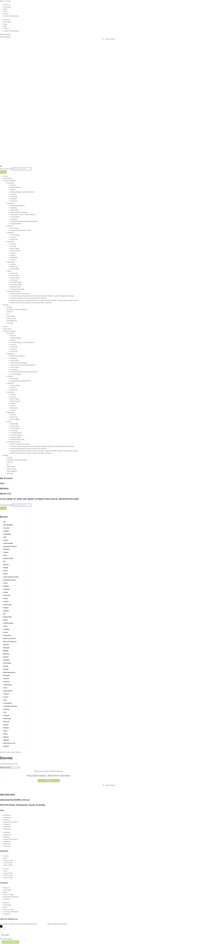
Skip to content (5, 1)
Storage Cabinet (15, 223)
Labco (5, 626)
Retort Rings (14, 248)
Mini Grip (6, 654)
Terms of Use (7, 863)
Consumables (15, 235)
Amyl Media (7, 534)
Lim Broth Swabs (16, 284)
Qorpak (9, 307)
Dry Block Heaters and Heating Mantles (23, 221)
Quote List (5, 493)
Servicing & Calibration (11, 897)
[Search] (3, 172)
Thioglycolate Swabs (17, 289)
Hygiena (6, 611)
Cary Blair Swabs (15, 282)
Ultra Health (7, 718)
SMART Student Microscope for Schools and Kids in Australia (30, 302)
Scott (5, 687)
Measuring (14, 239)
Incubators (14, 219)
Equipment (11, 203)
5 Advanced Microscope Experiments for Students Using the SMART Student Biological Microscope (44, 300)
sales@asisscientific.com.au (15, 799)
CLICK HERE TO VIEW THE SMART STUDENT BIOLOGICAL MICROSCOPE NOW (39, 499)
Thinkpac (6, 709)
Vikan (5, 731)
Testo (5, 700)
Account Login (8, 894)
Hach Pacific (11, 316)
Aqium (5, 540)
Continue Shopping (10, 942)
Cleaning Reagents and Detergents (22, 192)
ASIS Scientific (8, 543)
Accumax (6, 528)
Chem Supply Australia (10, 577)
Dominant (6, 589)
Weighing (13, 208)
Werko (5, 734)
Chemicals (10, 183)
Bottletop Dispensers (17, 205)
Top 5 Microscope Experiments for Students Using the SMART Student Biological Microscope (42, 296)
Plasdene (6, 660)
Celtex (5, 574)
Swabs (9, 271)
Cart (2, 483)
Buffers (12, 190)
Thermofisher (7, 703)
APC (4, 537)
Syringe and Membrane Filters (20, 230)
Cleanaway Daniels (9, 580)
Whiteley (6, 740)
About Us (6, 4)
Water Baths (14, 210)
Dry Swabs (13, 280)
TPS (4, 712)
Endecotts (6, 595)
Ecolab (5, 592)
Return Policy (8, 865)
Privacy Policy (8, 860)
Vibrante (6, 728)
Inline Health (7, 617)
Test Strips (13, 201)
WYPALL (6, 746)
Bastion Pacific (8, 558)
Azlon (5, 555)
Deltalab (6, 586)
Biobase (6, 564)
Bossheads (13, 257)
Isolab (5, 620)
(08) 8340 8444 (7, 794)
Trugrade (6, 715)
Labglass (6, 629)
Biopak (5, 567)
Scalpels (13, 253)
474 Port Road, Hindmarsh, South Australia (22, 805)
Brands (5, 305)
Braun (5, 570)
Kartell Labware (8, 623)
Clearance (6, 899)
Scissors (12, 255)
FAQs (5, 11)
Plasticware (11, 262)
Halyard (5, 607)
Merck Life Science (9, 638)
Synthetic (13, 199)
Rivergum (6, 675)
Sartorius (6, 681)
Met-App (10, 323)
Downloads (7, 7)
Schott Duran (11, 318)
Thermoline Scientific (10, 706)
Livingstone (7, 635)
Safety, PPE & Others (10, 822)
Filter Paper (14, 228)
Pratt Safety (7, 663)
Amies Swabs (14, 275)
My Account (6, 478)
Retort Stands (15, 251)
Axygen (5, 552)
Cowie (5, 583)
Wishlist (4, 488)
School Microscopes (13, 291)
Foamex (6, 601)
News (5, 9)
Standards (13, 196)
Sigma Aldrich (7, 691)
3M (4, 522)
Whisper (6, 737)
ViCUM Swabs (15, 278)
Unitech (5, 724)
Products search (6, 169)
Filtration (10, 226)
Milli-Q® (5, 651)
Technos (10, 312)
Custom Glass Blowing (11, 16)
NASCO (5, 657)
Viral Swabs (14, 273)
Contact (6, 14)
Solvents (13, 194)
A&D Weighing (12, 321)
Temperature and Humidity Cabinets (22, 214)
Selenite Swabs (15, 287)
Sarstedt (6, 678)
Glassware (10, 232)
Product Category (9, 181)
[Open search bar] (1, 166)
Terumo (5, 697)
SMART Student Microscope (20, 293)
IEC (8, 314)
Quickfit (5, 669)
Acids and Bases (15, 187)
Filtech (5, 598)
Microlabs (6, 647)
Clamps (12, 260)
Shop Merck (7, 178)
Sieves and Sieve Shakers (18, 212)
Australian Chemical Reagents (17, 309)
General (13, 185)
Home (5, 176)
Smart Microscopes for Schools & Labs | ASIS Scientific (28, 298)
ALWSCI (6, 531)
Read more (48, 780)
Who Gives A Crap (9, 743)
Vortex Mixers (15, 217)
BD (4, 561)
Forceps (13, 246)
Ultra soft (6, 721)
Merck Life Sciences (9, 641)
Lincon (5, 632)
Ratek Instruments (9, 672)
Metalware (10, 242)
